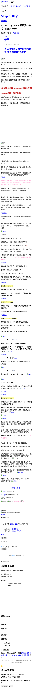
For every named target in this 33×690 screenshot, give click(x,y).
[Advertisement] (16, 124)
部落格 (6, 39)
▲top (2, 534)
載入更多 (3, 538)
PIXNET (8, 660)
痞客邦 (12, 524)
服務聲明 (19, 662)
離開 (10, 686)
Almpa (3, 514)
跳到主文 (4, 21)
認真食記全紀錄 (17, 531)
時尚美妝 (16, 33)
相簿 (5, 36)
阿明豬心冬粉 (15, 488)
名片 (5, 41)
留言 (16, 524)
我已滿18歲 (4, 686)
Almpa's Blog (9, 16)
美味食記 (15, 529)
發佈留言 (3, 549)
